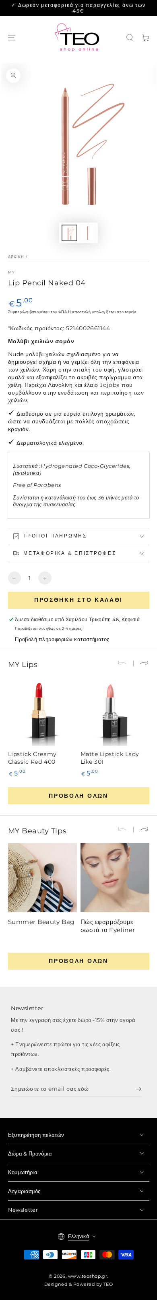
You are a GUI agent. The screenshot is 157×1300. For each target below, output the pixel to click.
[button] (130, 38)
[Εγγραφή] (139, 1089)
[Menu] (12, 38)
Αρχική (16, 257)
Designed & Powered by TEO (78, 1284)
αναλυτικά (27, 473)
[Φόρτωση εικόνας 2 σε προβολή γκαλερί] (88, 233)
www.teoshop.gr (87, 1276)
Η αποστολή (79, 312)
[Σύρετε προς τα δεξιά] (141, 663)
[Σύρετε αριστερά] (125, 663)
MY (11, 272)
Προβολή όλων (78, 795)
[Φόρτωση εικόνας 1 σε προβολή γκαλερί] (70, 233)
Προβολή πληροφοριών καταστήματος (62, 639)
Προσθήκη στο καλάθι (78, 599)
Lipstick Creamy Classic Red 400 (32, 758)
